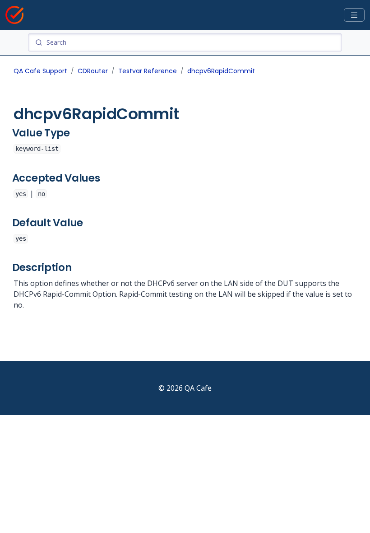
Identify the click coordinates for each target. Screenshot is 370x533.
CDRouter (93, 70)
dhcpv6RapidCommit (221, 70)
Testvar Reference (147, 70)
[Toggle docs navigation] (354, 15)
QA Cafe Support (40, 70)
